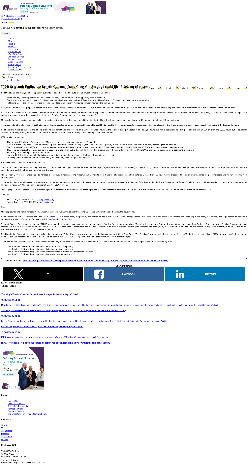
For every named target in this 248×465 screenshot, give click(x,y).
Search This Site (15, 69)
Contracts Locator (16, 56)
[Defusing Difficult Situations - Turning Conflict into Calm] (53, 13)
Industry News (14, 64)
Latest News (13, 49)
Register (11, 44)
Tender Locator (15, 59)
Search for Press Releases (19, 67)
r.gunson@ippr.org (45, 202)
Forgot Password (15, 409)
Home (11, 41)
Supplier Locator (15, 62)
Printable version (12, 80)
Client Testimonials (16, 403)
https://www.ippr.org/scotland (59, 219)
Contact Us (13, 401)
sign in (11, 38)
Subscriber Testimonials (18, 406)
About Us (12, 46)
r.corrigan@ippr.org (45, 199)
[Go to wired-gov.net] (11, 18)
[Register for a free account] (14, 16)
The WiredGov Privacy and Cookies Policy (27, 414)
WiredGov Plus (15, 54)
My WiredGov (14, 51)
